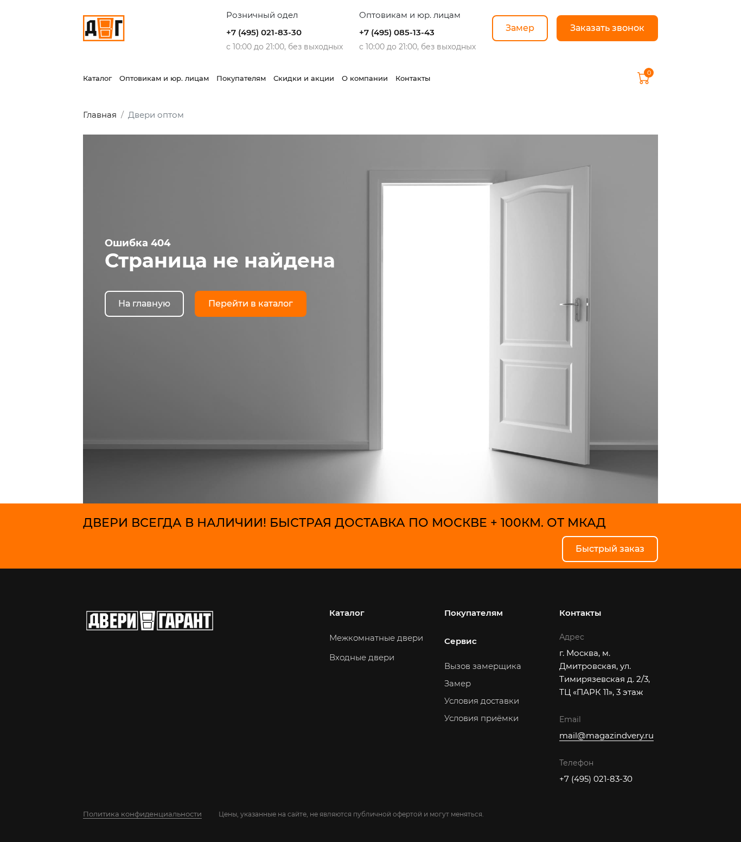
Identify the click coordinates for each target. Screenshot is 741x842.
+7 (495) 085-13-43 (397, 32)
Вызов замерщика (482, 666)
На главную (144, 303)
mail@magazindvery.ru (606, 735)
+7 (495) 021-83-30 (264, 32)
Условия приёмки (481, 718)
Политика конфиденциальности (142, 813)
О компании (365, 78)
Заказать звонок (607, 28)
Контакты (412, 78)
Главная (100, 115)
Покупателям (241, 78)
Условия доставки (481, 701)
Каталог (97, 78)
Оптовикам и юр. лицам (164, 78)
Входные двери (361, 657)
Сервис (460, 641)
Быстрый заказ (610, 549)
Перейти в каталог (250, 303)
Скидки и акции (303, 78)
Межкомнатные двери (376, 638)
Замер (520, 28)
